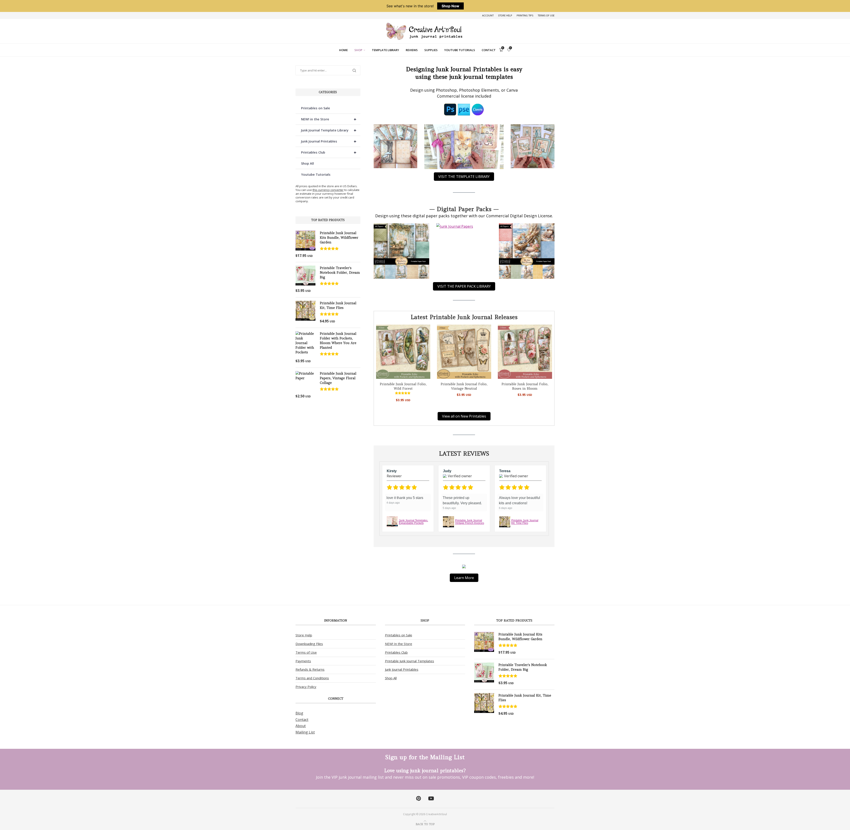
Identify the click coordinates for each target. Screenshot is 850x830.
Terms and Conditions (312, 678)
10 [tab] (495, 538)
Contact (489, 50)
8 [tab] (481, 538)
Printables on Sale (315, 108)
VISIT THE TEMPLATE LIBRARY (464, 176)
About (301, 725)
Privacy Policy (306, 686)
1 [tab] (435, 538)
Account (488, 15)
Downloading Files (309, 643)
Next (382, 498)
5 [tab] (462, 538)
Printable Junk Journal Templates (409, 661)
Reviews (412, 50)
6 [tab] (468, 538)
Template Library (385, 50)
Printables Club (328, 152)
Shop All (307, 163)
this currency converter (328, 190)
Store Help (505, 15)
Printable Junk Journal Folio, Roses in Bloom (525, 386)
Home (343, 50)
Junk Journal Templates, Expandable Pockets (413, 522)
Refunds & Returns (310, 669)
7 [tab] (475, 538)
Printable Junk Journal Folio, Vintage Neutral (464, 386)
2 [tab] (442, 538)
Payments (303, 661)
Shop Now (450, 6)
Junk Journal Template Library (328, 130)
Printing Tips (525, 15)
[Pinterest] (418, 798)
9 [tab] (488, 538)
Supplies (431, 50)
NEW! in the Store (328, 119)
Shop (358, 50)
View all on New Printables (464, 416)
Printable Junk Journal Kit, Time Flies (524, 522)
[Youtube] (431, 798)
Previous (376, 498)
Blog (299, 713)
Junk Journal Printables (328, 141)
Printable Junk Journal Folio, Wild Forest (403, 386)
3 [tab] (448, 538)
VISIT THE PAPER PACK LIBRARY (464, 286)
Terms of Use (546, 15)
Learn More (464, 577)
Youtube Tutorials (459, 50)
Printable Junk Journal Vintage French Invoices (469, 522)
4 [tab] (455, 538)
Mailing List (305, 732)
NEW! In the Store (398, 643)
